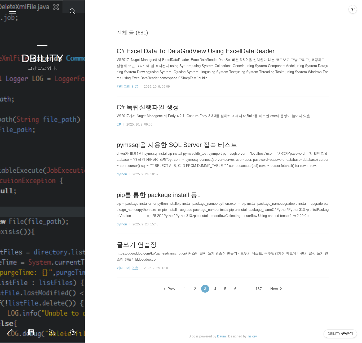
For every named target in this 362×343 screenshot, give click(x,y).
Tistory (252, 336)
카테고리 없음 (127, 86)
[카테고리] (12, 11)
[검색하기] (73, 11)
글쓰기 (11, 332)
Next (274, 289)
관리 (74, 332)
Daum (221, 336)
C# (119, 124)
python (122, 174)
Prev (171, 289)
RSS (53, 332)
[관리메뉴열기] (353, 9)
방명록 (32, 332)
